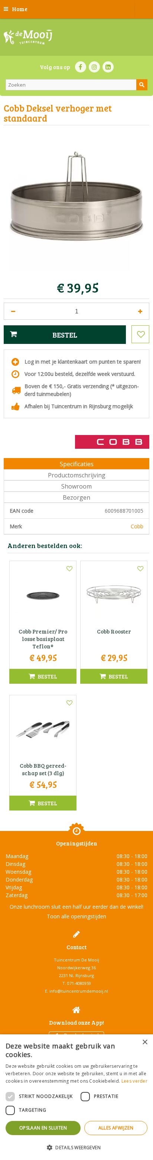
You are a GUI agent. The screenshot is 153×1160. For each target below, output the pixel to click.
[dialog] (76, 1097)
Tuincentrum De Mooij (76, 960)
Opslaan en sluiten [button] (43, 1128)
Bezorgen (76, 497)
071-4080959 (79, 983)
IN (94, 66)
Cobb (137, 526)
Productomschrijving (76, 475)
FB (80, 66)
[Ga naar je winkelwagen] (143, 9)
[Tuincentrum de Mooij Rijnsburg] (28, 37)
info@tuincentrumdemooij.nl (78, 991)
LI (108, 66)
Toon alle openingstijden (76, 916)
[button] (76, 1147)
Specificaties (77, 464)
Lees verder (134, 1081)
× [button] (144, 1042)
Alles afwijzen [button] (116, 1128)
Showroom (76, 486)
